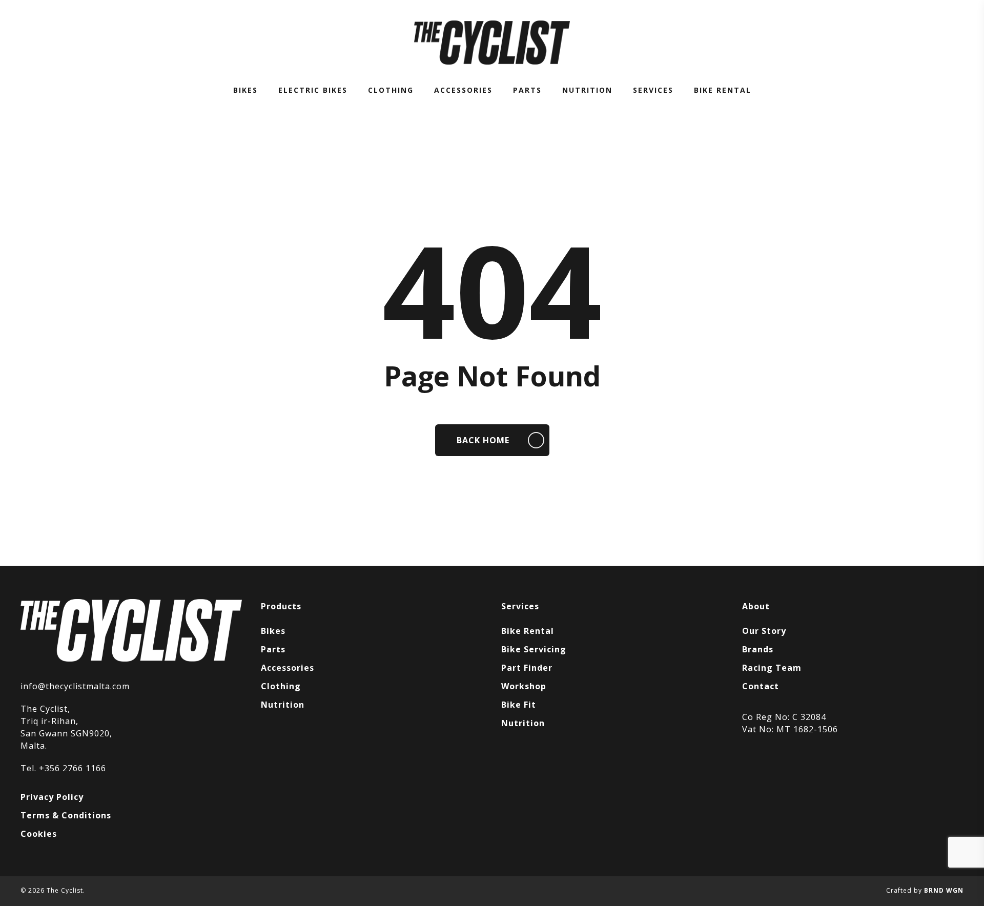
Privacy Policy (52, 796)
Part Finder (526, 667)
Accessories (287, 667)
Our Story (764, 630)
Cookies (38, 833)
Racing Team (772, 667)
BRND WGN (943, 890)
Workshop (523, 686)
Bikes (273, 630)
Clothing (281, 686)
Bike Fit (518, 704)
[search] (905, 42)
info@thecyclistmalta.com (75, 686)
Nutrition (282, 704)
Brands (757, 649)
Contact (760, 686)
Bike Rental (527, 630)
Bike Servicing (533, 649)
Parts (273, 649)
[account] (932, 42)
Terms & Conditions (65, 815)
